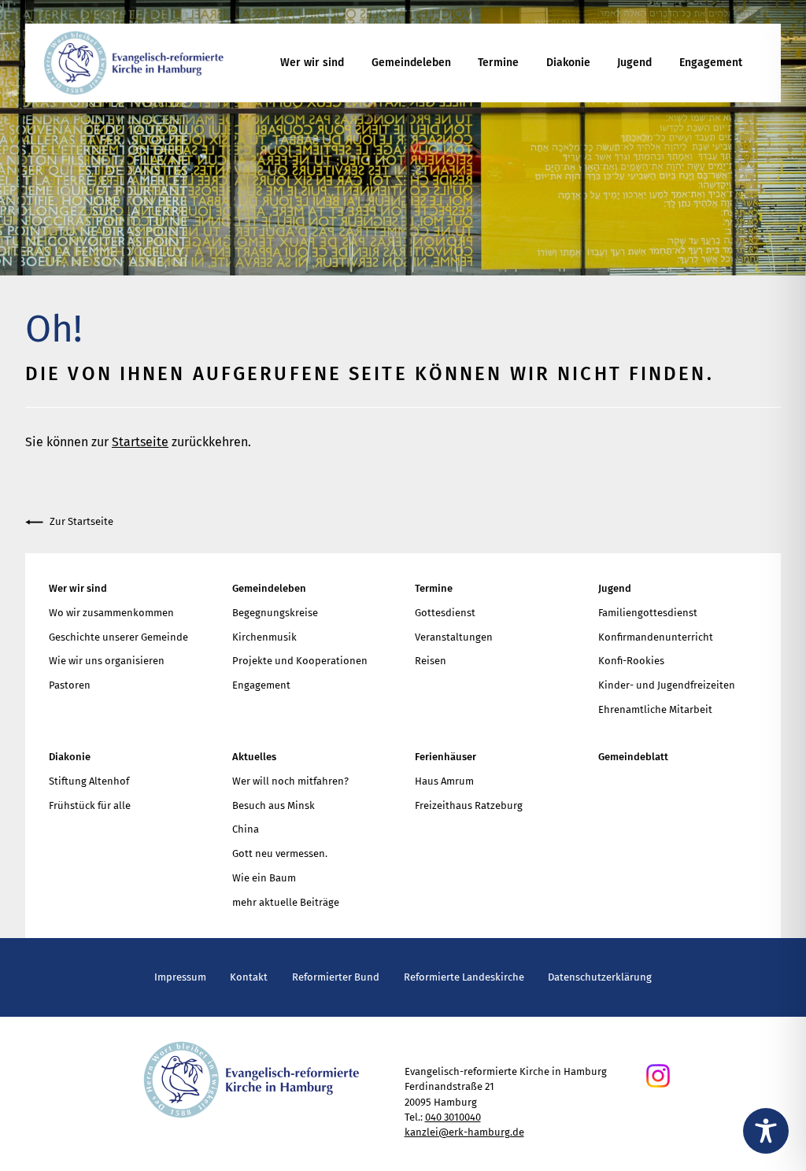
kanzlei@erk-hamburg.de (464, 1132)
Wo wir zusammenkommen (111, 613)
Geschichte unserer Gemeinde (118, 637)
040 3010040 (453, 1117)
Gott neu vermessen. (279, 853)
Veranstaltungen (454, 637)
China (245, 829)
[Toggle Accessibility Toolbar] (765, 1130)
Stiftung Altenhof (89, 781)
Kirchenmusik (264, 637)
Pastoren (70, 685)
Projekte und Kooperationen (300, 661)
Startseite (140, 441)
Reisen (430, 661)
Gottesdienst (445, 613)
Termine (498, 62)
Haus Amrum (444, 781)
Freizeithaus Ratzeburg (469, 805)
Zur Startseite (81, 521)
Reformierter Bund (335, 977)
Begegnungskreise (275, 613)
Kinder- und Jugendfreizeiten (666, 685)
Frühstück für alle (90, 805)
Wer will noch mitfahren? (290, 781)
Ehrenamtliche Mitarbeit (655, 709)
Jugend (634, 62)
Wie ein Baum (264, 878)
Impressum (180, 977)
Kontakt (249, 977)
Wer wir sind (312, 62)
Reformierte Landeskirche (464, 977)
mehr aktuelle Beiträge (285, 902)
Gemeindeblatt (633, 757)
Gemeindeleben (411, 62)
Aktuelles (254, 757)
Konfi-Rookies (631, 661)
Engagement (710, 62)
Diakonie (568, 62)
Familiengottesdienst (647, 613)
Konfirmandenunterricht (655, 637)
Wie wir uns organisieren (107, 661)
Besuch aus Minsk (273, 805)
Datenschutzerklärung (600, 977)
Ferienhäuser (445, 757)
